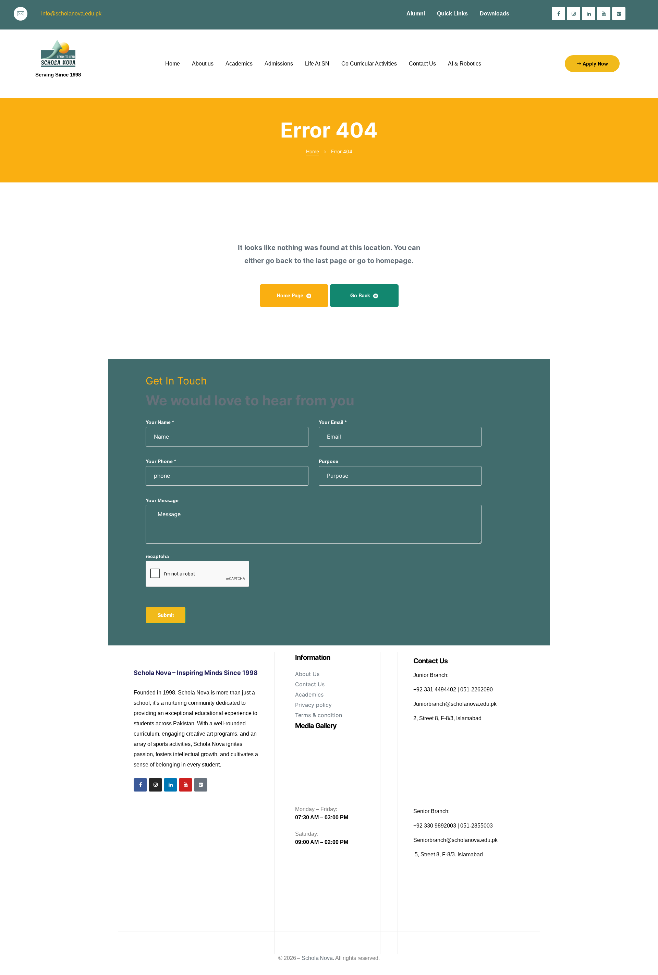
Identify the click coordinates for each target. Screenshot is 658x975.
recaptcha (157, 556)
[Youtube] (603, 13)
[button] (592, 63)
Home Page (291, 295)
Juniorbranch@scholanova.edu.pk (455, 704)
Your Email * (332, 422)
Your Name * (160, 422)
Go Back (360, 295)
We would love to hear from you (250, 400)
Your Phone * (161, 461)
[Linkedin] (588, 13)
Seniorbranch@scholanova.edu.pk (455, 840)
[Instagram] (573, 13)
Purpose (328, 461)
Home (312, 151)
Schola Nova (317, 958)
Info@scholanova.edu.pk (71, 13)
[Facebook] (558, 13)
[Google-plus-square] (618, 13)
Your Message (162, 500)
